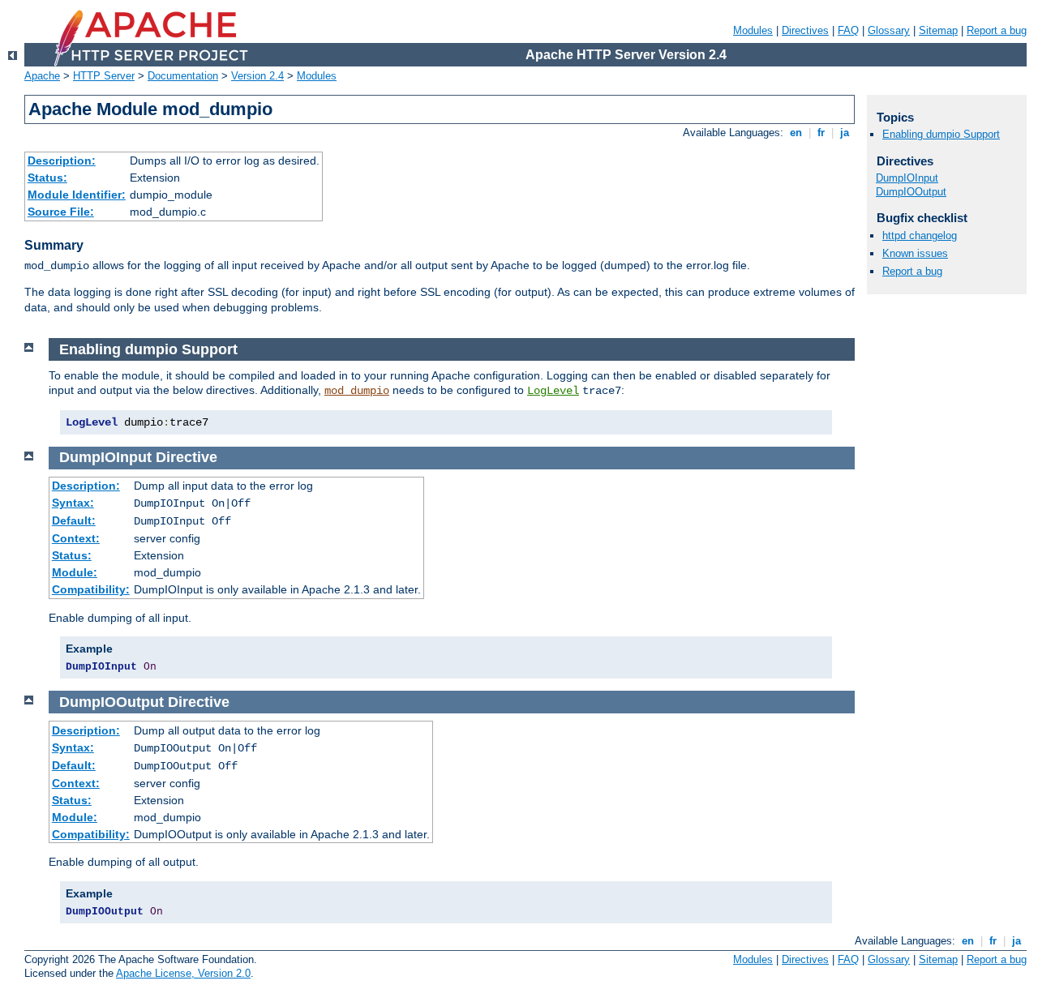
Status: (47, 177)
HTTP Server (104, 76)
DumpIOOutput (911, 192)
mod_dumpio (356, 390)
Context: (76, 538)
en (796, 132)
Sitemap (938, 30)
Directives (805, 30)
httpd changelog (919, 235)
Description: (62, 160)
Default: (74, 520)
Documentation (183, 76)
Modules (753, 30)
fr (821, 132)
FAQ (848, 30)
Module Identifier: (77, 194)
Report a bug (997, 30)
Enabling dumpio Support (941, 134)
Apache (42, 76)
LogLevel (553, 390)
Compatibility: (91, 589)
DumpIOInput (907, 178)
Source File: (61, 211)
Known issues (915, 253)
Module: (74, 572)
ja (844, 132)
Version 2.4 (257, 76)
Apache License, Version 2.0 (183, 973)
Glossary (889, 30)
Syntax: (73, 502)
